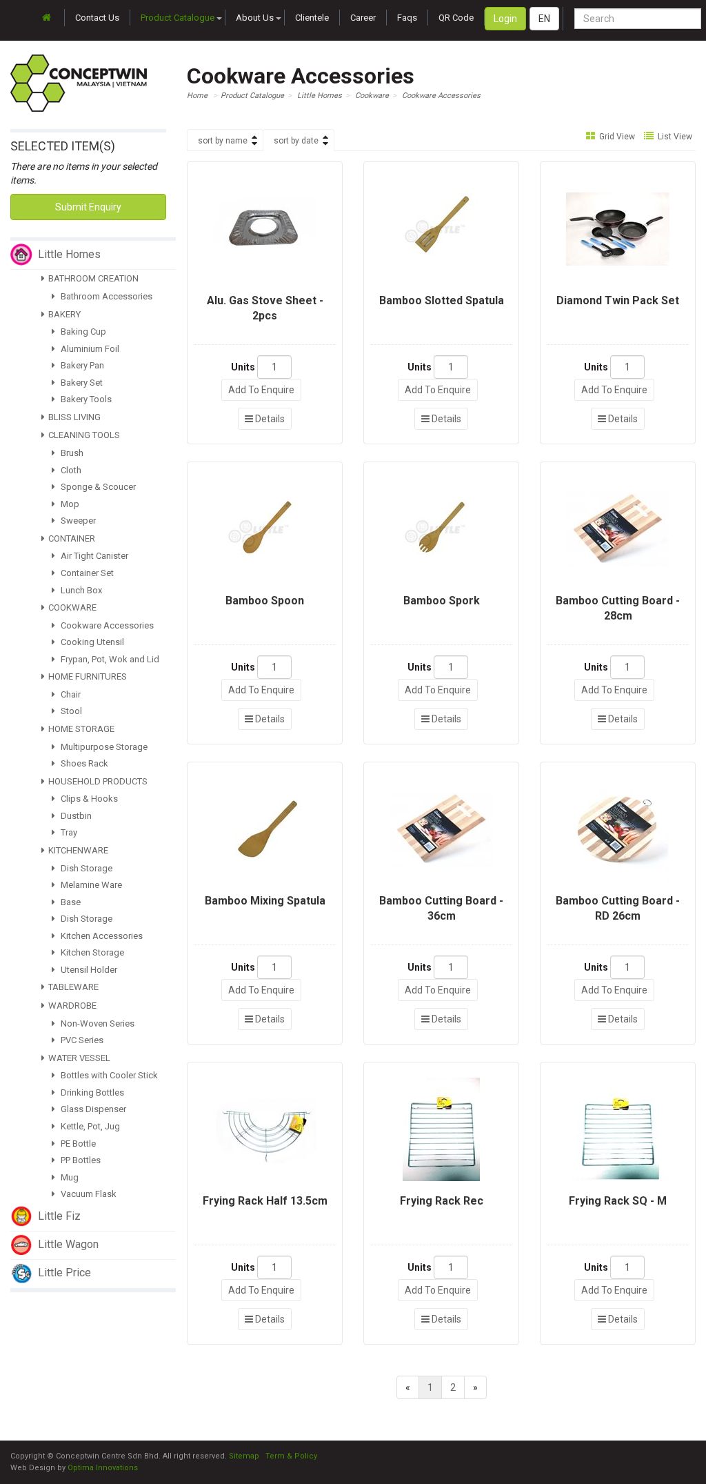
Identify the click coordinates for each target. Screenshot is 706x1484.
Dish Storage (85, 868)
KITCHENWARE (78, 850)
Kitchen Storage (91, 952)
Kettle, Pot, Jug (89, 1126)
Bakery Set (81, 382)
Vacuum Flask (88, 1194)
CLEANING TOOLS (84, 435)
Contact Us (97, 17)
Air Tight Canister (93, 556)
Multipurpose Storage (103, 747)
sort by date (296, 141)
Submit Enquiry (88, 206)
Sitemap (244, 1456)
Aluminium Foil (89, 349)
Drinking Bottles (91, 1092)
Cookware (372, 95)
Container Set (86, 573)
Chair (70, 694)
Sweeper (77, 520)
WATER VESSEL (79, 1058)
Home (197, 95)
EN (544, 18)
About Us (255, 17)
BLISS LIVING (74, 417)
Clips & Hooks (88, 798)
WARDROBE (72, 1005)
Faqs (407, 17)
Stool (70, 711)
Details (269, 418)
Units (243, 367)
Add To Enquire (261, 389)
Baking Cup (82, 331)
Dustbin (75, 816)
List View (674, 136)
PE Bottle (77, 1143)
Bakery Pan (81, 365)
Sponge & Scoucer (97, 487)
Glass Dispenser (92, 1109)
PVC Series (81, 1040)
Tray (68, 832)
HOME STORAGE (81, 729)
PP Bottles (80, 1160)
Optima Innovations (103, 1467)
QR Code (456, 17)
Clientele (312, 17)
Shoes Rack (83, 763)
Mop (69, 504)
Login (505, 18)
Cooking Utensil (91, 642)
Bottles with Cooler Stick (108, 1075)
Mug (69, 1177)
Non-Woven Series (96, 1023)
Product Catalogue (177, 17)
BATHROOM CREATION (93, 278)
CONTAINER (71, 538)
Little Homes (319, 95)
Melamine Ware (90, 885)
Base (70, 902)
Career (363, 17)
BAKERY (64, 314)
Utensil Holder (88, 969)
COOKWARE (72, 607)
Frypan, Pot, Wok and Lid (109, 659)
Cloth (70, 470)
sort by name (223, 141)
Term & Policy (291, 1456)
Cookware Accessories (106, 625)
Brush (71, 453)
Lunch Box (80, 590)
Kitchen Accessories (101, 936)
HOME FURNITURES (87, 676)
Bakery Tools (85, 399)
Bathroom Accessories (105, 296)
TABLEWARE (73, 987)
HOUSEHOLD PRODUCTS (98, 781)
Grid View (616, 136)
